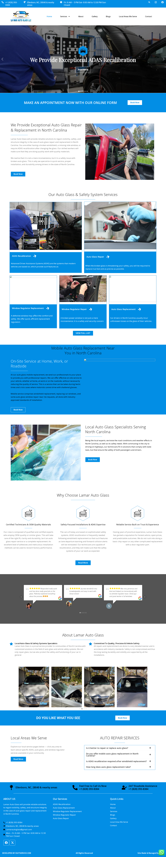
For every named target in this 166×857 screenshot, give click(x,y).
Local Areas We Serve (128, 16)
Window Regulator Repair (74, 309)
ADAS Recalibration (21, 256)
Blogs (108, 16)
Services (63, 16)
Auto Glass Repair (95, 256)
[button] (2, 59)
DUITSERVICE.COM (23, 853)
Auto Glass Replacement (123, 309)
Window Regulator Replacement (28, 308)
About (80, 16)
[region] (83, 59)
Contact (148, 16)
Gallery (95, 16)
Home (49, 16)
